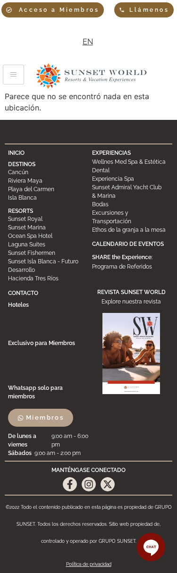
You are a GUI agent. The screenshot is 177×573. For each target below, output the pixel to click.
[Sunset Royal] (46, 219)
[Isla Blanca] (46, 198)
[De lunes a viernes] (49, 440)
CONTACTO (23, 293)
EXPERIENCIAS (111, 153)
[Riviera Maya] (46, 181)
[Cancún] (46, 172)
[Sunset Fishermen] (46, 253)
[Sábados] (49, 453)
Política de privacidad (88, 564)
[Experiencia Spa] (130, 179)
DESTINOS (21, 164)
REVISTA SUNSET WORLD (131, 292)
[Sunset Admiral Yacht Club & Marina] (130, 191)
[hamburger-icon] (13, 74)
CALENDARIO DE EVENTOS (128, 244)
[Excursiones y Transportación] (130, 217)
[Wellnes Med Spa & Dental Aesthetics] (130, 166)
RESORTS (20, 211)
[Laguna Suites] (46, 244)
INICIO (16, 153)
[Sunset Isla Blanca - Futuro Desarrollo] (46, 265)
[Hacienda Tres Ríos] (46, 278)
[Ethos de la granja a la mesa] (130, 230)
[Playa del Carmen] (46, 189)
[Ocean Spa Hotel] (46, 236)
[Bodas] (130, 204)
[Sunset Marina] (46, 227)
